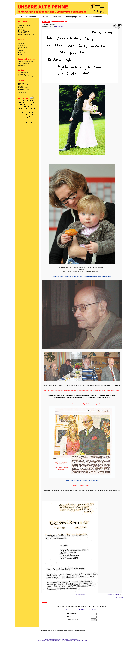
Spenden (21, 29)
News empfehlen (80, 594)
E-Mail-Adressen (23, 31)
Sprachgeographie (73, 17)
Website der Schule (94, 17)
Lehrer (20, 51)
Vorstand (21, 27)
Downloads (22, 33)
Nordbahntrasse (23, 49)
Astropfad (57, 17)
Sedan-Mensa (23, 47)
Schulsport (21, 65)
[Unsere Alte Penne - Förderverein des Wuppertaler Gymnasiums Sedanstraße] (61, 14)
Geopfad (44, 17)
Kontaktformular (23, 72)
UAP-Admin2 (59, 26)
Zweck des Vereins (24, 26)
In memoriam (22, 45)
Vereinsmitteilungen (24, 42)
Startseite (21, 24)
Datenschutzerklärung (25, 76)
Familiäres (21, 52)
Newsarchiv (119, 598)
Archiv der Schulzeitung (26, 35)
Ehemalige (21, 43)
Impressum (21, 74)
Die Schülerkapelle (24, 63)
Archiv (20, 54)
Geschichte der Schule (25, 61)
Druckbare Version (113, 594)
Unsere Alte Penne (28, 17)
